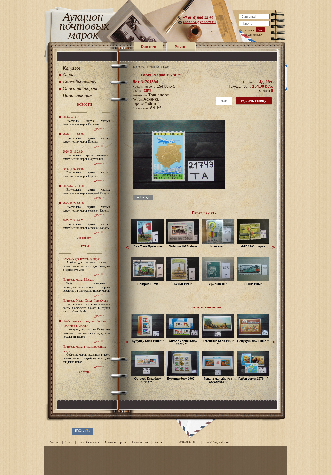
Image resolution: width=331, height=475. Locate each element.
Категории (148, 47)
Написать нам (78, 95)
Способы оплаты (81, 81)
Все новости (84, 237)
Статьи (159, 442)
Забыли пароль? (253, 34)
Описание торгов (80, 88)
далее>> (99, 129)
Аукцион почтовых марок (83, 26)
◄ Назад (143, 197)
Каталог (72, 68)
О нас (68, 74)
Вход (260, 29)
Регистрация (247, 29)
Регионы (181, 47)
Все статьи (84, 371)
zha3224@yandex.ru (199, 22)
